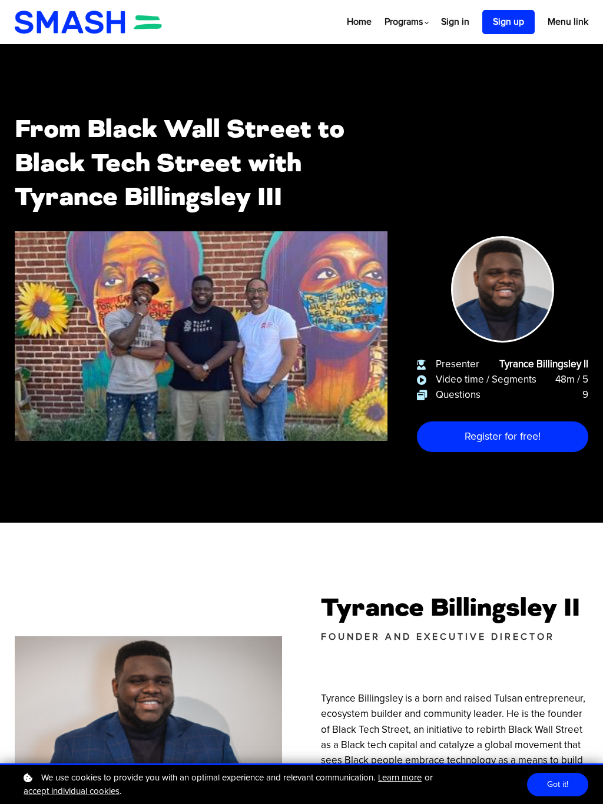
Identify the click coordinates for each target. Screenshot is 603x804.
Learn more (400, 777)
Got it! (557, 784)
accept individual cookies (72, 791)
